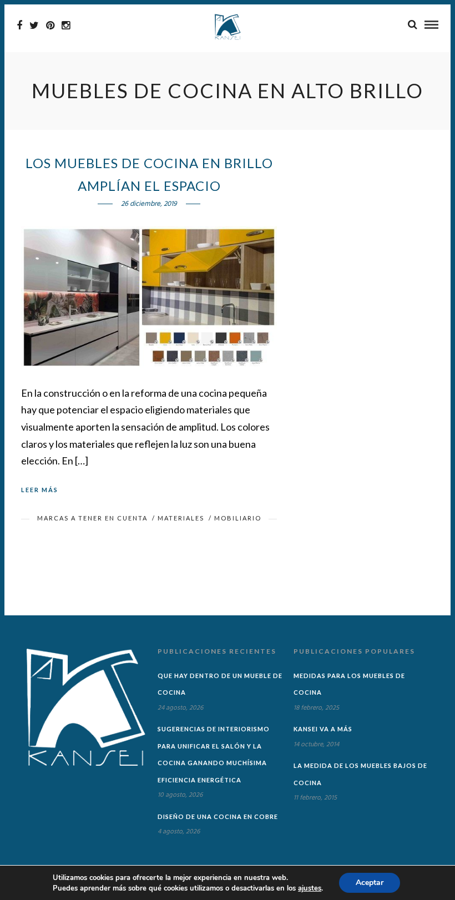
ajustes (309, 888)
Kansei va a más (323, 728)
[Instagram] (66, 26)
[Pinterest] (50, 26)
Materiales (181, 518)
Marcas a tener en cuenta (92, 518)
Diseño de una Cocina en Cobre (218, 816)
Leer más (39, 489)
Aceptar (369, 882)
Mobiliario (237, 518)
